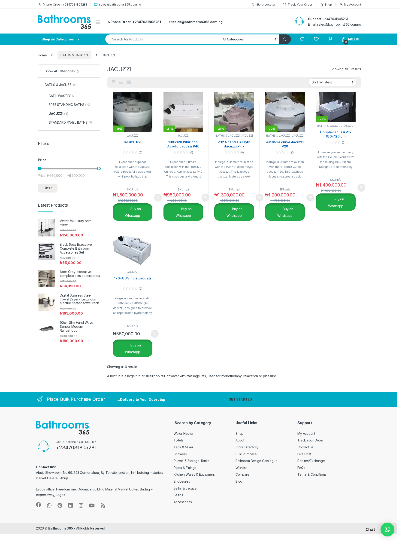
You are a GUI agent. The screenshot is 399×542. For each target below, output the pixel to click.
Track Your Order (300, 4)
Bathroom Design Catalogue (257, 461)
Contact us (305, 447)
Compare (242, 474)
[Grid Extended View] (113, 82)
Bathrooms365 (60, 528)
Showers (180, 454)
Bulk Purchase (246, 454)
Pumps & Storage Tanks (191, 461)
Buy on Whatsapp (133, 212)
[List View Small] (129, 82)
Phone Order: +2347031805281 (65, 4)
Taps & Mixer (183, 447)
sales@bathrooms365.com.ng (120, 4)
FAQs (301, 468)
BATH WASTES (62, 96)
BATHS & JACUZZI (74, 55)
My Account (352, 4)
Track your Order (310, 440)
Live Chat (304, 454)
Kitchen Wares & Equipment (194, 474)
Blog (239, 481)
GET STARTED (240, 399)
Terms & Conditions (311, 474)
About (240, 440)
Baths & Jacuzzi (185, 488)
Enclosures (182, 481)
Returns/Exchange (311, 461)
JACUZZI (132, 135)
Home (42, 55)
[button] (387, 529)
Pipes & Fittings (185, 468)
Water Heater (183, 433)
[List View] (121, 82)
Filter (47, 188)
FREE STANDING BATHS (69, 105)
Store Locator (265, 4)
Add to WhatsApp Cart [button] (152, 198)
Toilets (179, 440)
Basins (178, 495)
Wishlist (241, 468)
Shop (328, 4)
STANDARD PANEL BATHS (70, 122)
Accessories (183, 502)
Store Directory (247, 447)
